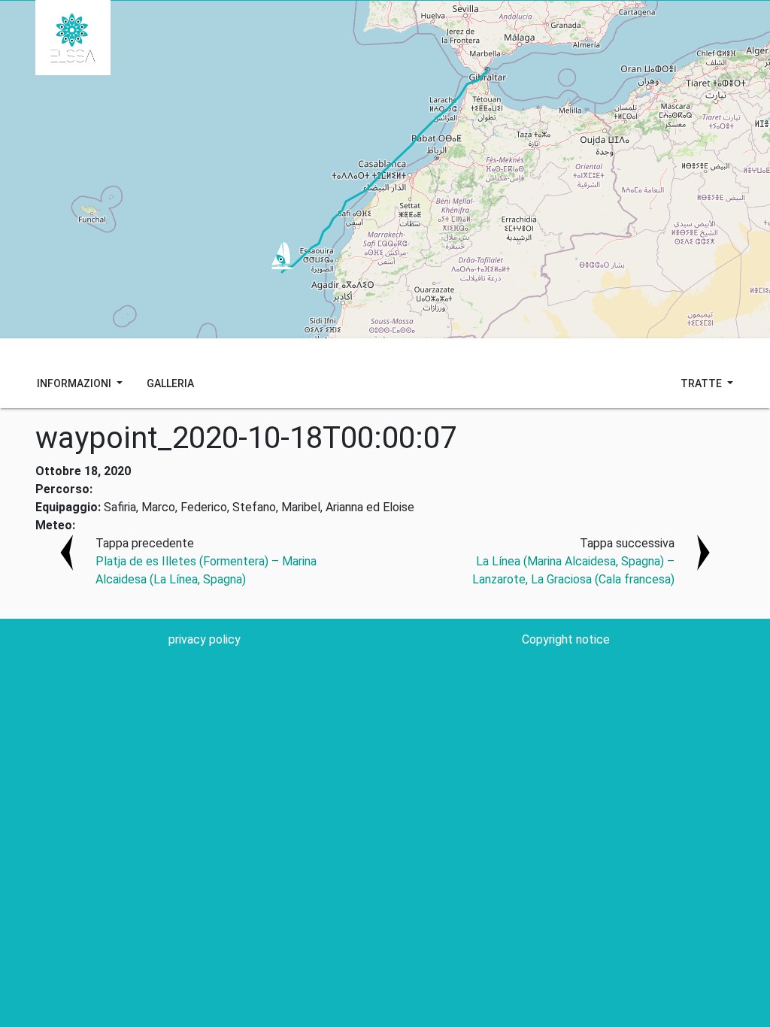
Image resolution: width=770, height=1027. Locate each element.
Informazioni (75, 383)
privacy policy (204, 639)
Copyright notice (566, 639)
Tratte (702, 383)
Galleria (170, 383)
